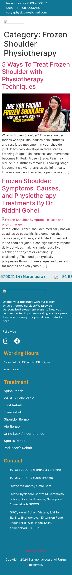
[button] (66, 22)
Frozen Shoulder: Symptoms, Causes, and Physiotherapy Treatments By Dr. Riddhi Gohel (31, 195)
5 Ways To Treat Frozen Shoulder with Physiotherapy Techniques (36, 75)
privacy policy (36, 550)
